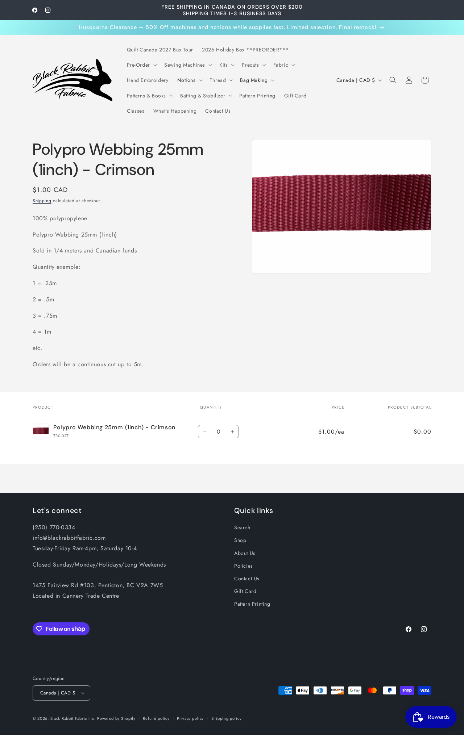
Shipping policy (226, 718)
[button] (141, 64)
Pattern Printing (252, 603)
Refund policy (156, 718)
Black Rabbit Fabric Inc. (73, 718)
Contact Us (247, 578)
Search (242, 527)
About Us (245, 553)
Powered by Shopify (116, 718)
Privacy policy (190, 718)
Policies (243, 565)
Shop (240, 540)
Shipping (42, 200)
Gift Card (245, 591)
